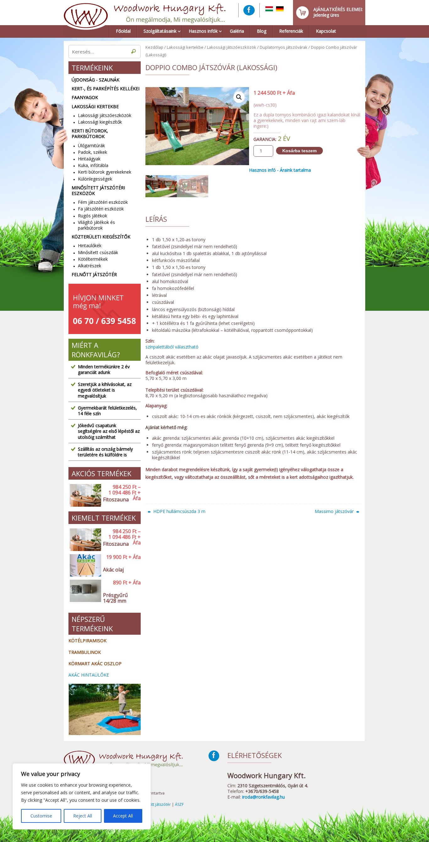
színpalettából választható (171, 347)
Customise (41, 816)
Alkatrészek (89, 266)
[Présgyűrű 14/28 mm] (84, 594)
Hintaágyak (89, 159)
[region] (82, 796)
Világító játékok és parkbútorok (96, 225)
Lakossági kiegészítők (100, 122)
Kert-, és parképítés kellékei (105, 89)
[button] (239, 97)
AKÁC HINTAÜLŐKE (88, 675)
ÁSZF (179, 804)
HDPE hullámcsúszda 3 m (178, 511)
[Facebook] (249, 10)
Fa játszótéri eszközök (101, 209)
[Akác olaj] (84, 565)
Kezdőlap (154, 47)
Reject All (82, 816)
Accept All (123, 816)
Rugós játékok (92, 216)
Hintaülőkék (89, 245)
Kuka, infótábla (93, 165)
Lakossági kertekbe (185, 47)
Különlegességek (95, 179)
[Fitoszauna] (84, 495)
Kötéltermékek (93, 259)
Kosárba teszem (299, 150)
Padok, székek (92, 152)
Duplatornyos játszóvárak (283, 47)
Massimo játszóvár (335, 511)
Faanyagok (85, 97)
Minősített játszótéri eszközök (98, 190)
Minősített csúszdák (98, 252)
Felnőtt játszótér (94, 274)
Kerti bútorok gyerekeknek (104, 172)
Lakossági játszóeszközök (231, 47)
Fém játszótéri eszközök (103, 202)
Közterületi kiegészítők (101, 237)
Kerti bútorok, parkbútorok (90, 133)
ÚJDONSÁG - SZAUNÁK (95, 80)
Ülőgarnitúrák (91, 145)
